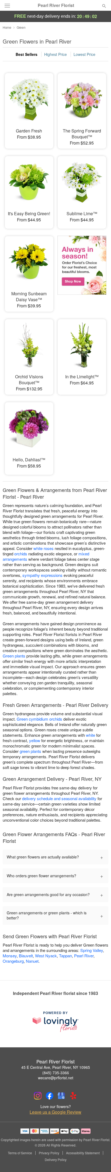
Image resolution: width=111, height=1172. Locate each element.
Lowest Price (84, 54)
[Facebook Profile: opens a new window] (49, 1095)
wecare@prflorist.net (55, 1077)
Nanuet (32, 961)
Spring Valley (91, 950)
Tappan (65, 955)
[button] (99, 1160)
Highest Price (55, 54)
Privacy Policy (49, 1153)
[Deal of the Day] (82, 268)
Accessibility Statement (83, 1153)
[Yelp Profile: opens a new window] (73, 1095)
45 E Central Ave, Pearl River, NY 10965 (55, 1067)
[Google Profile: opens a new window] (61, 1095)
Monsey (10, 955)
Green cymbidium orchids (39, 719)
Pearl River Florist (56, 5)
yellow (34, 740)
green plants (30, 751)
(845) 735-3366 (55, 1072)
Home (7, 27)
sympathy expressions (42, 575)
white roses (43, 548)
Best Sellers (26, 54)
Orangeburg (13, 961)
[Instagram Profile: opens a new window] (37, 1095)
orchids (20, 553)
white (90, 735)
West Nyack (46, 955)
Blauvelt (26, 955)
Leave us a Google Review (55, 1112)
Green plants (14, 656)
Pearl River (83, 955)
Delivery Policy (56, 1159)
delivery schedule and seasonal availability (59, 798)
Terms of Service (20, 1153)
